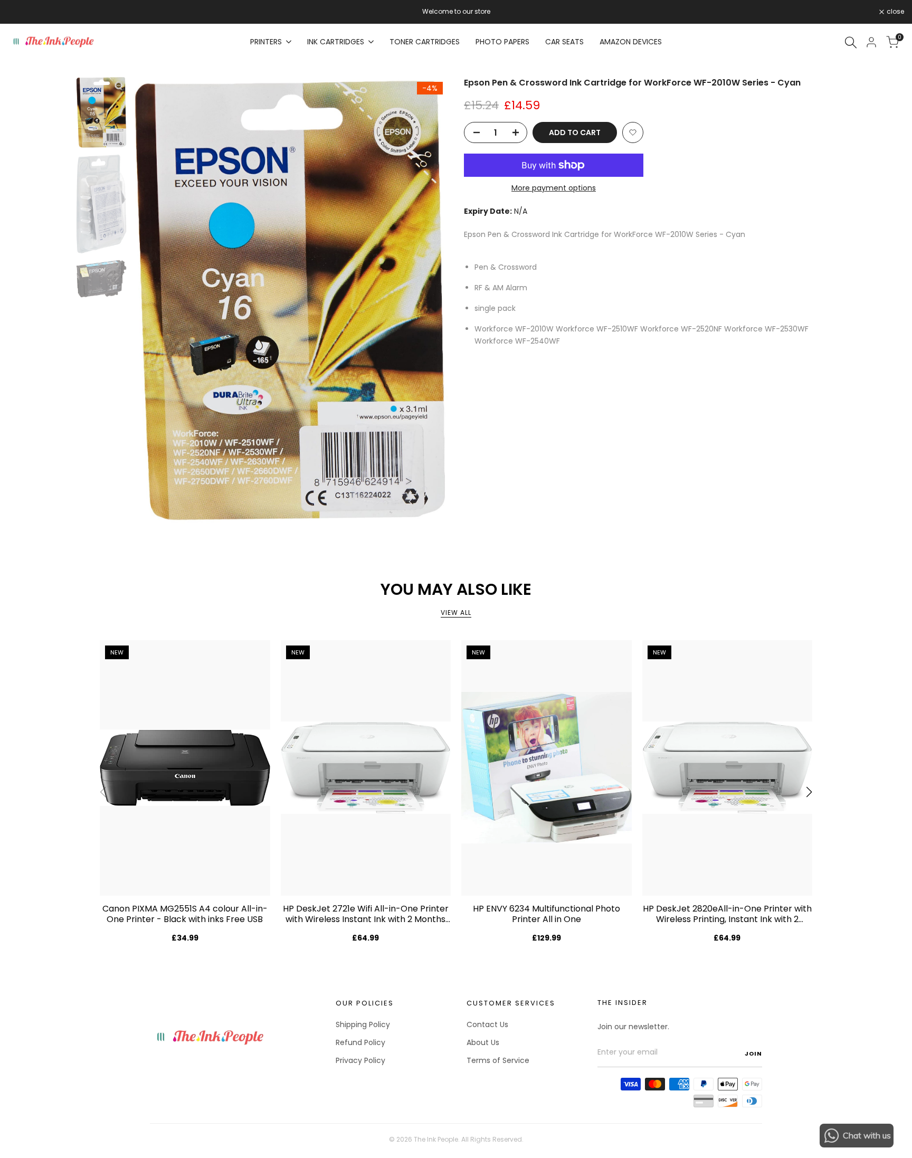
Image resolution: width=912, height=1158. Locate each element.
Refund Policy (360, 1042)
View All (456, 612)
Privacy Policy (360, 1060)
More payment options (553, 188)
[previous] (153, 300)
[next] (427, 300)
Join (753, 1053)
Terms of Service (498, 1060)
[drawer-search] (851, 42)
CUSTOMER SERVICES (511, 1003)
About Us (483, 1042)
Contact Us (487, 1024)
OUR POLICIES (365, 1003)
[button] (632, 132)
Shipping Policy (363, 1024)
